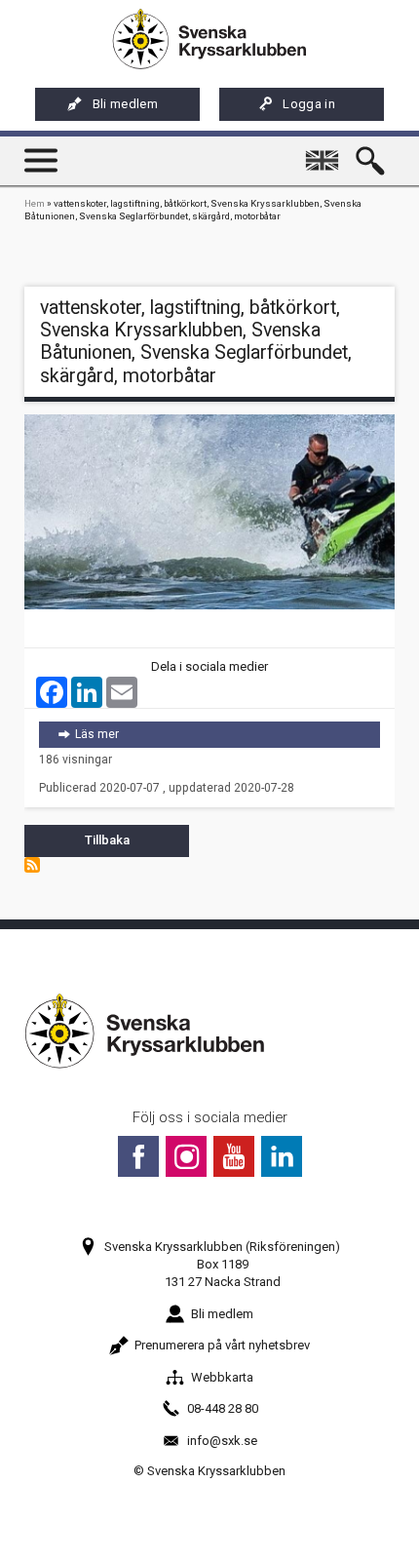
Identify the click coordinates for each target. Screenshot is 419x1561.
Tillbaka (107, 840)
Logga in (309, 104)
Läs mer (227, 734)
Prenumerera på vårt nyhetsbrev (222, 1345)
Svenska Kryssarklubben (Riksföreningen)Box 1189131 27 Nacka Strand (222, 1264)
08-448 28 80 (222, 1408)
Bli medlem (125, 104)
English (325, 151)
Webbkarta (222, 1377)
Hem (34, 203)
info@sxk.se (222, 1440)
